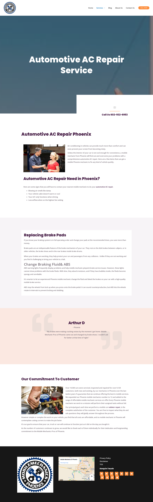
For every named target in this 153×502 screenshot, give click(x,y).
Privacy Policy (105, 458)
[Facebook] (101, 474)
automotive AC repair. (104, 187)
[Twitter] (106, 474)
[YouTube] (116, 474)
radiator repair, (114, 407)
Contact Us (130, 8)
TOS (101, 464)
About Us (119, 8)
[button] (143, 7)
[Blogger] (126, 474)
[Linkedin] (111, 474)
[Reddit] (112, 477)
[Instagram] (121, 474)
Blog (110, 8)
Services (99, 8)
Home (90, 8)
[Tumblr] (102, 477)
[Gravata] (107, 477)
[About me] (117, 477)
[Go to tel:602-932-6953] (114, 108)
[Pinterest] (131, 474)
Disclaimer (104, 461)
